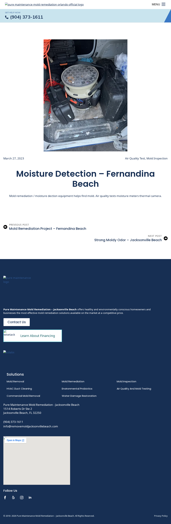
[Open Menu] (159, 4)
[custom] (13, 497)
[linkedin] (30, 497)
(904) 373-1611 (13, 422)
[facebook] (5, 497)
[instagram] (21, 497)
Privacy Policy (161, 515)
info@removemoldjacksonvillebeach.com (30, 426)
